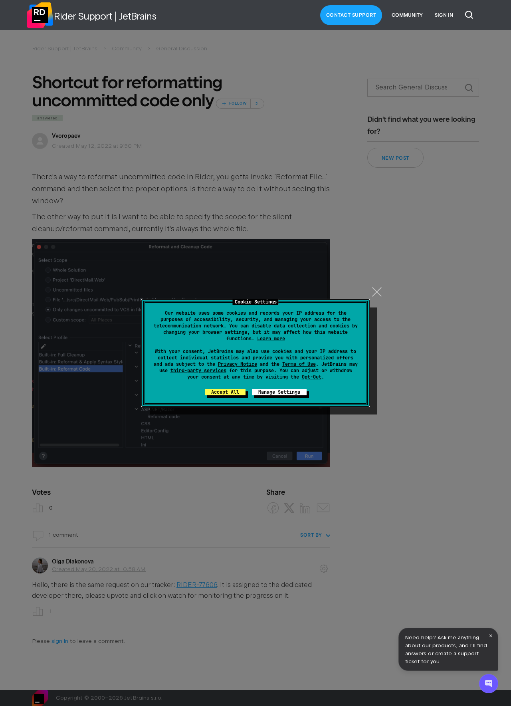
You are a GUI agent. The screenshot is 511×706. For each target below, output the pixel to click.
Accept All (225, 392)
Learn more (271, 338)
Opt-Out (311, 377)
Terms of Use (299, 364)
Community (407, 15)
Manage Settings (279, 392)
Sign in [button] (444, 15)
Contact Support (351, 15)
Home (40, 15)
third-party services (198, 370)
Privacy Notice (237, 364)
